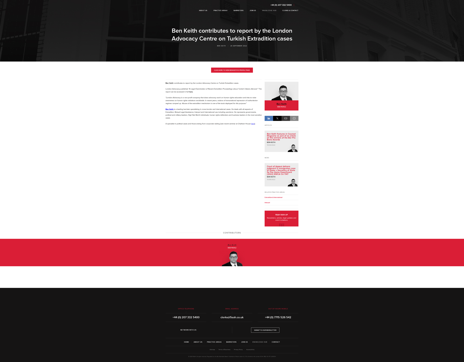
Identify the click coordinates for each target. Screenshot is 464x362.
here (253, 124)
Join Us (244, 342)
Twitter (208, 330)
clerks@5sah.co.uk (232, 317)
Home (186, 342)
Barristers (231, 342)
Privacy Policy (238, 350)
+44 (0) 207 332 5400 (281, 5)
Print (294, 118)
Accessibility (250, 350)
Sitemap (212, 350)
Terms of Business (224, 350)
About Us (198, 342)
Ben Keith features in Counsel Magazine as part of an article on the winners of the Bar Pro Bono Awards (281, 137)
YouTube (214, 330)
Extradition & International (273, 197)
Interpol (267, 203)
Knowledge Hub (259, 342)
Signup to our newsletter (265, 330)
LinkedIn (269, 118)
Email (286, 118)
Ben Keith (221, 46)
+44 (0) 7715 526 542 (278, 317)
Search (296, 4)
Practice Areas (214, 342)
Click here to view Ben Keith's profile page (232, 70)
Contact (276, 342)
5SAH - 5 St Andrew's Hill (173, 7)
